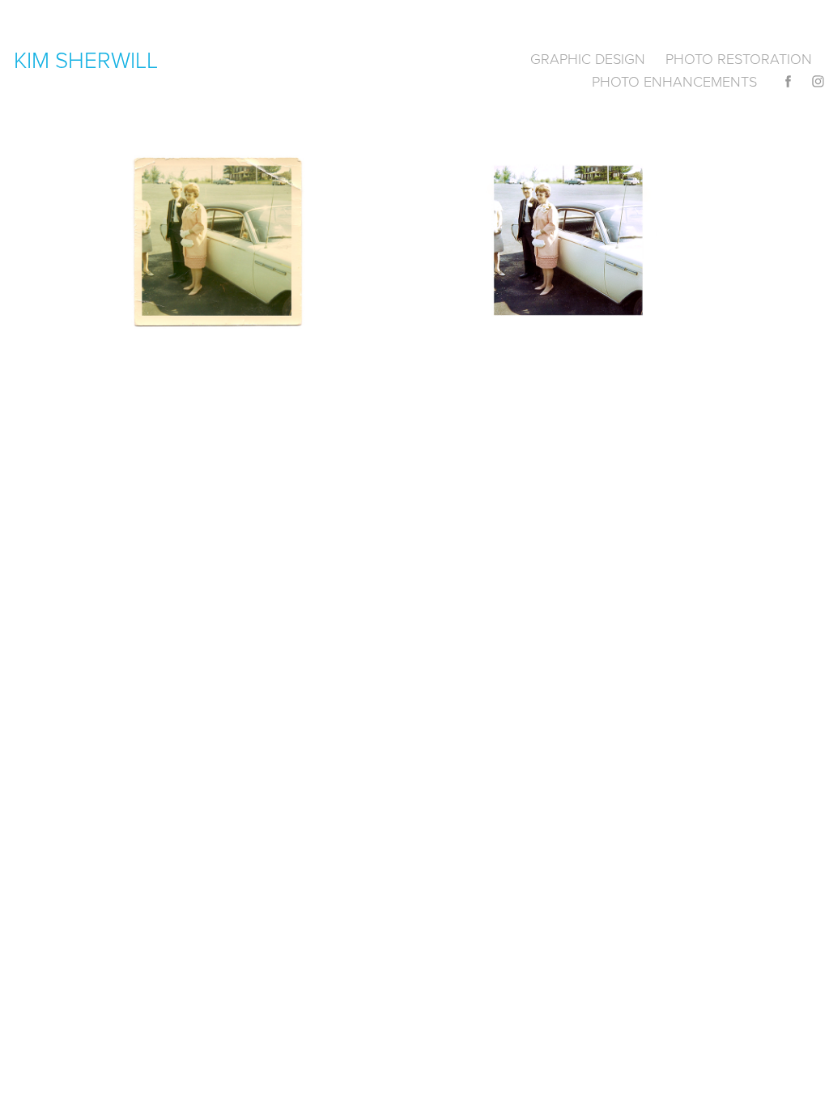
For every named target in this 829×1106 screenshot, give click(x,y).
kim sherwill (86, 59)
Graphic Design (587, 58)
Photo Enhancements (674, 81)
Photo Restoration (738, 58)
